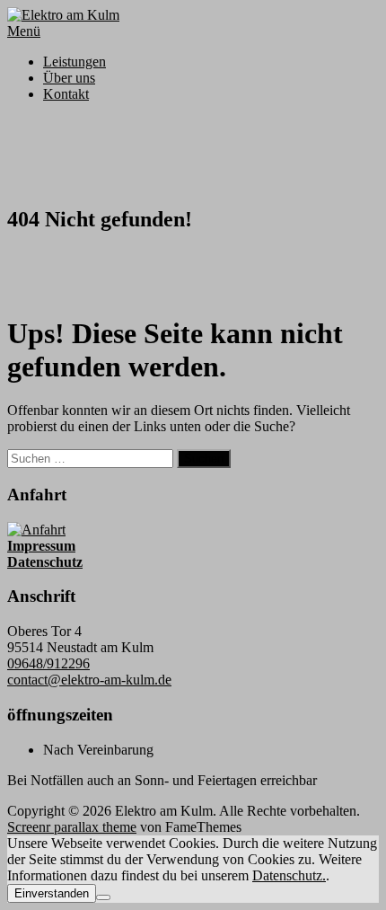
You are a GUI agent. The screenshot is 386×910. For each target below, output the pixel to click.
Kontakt (66, 94)
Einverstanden (51, 893)
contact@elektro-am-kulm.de (89, 679)
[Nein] (103, 897)
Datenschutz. (289, 875)
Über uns (69, 77)
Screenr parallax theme (71, 827)
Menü (23, 31)
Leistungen (74, 61)
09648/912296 (48, 663)
